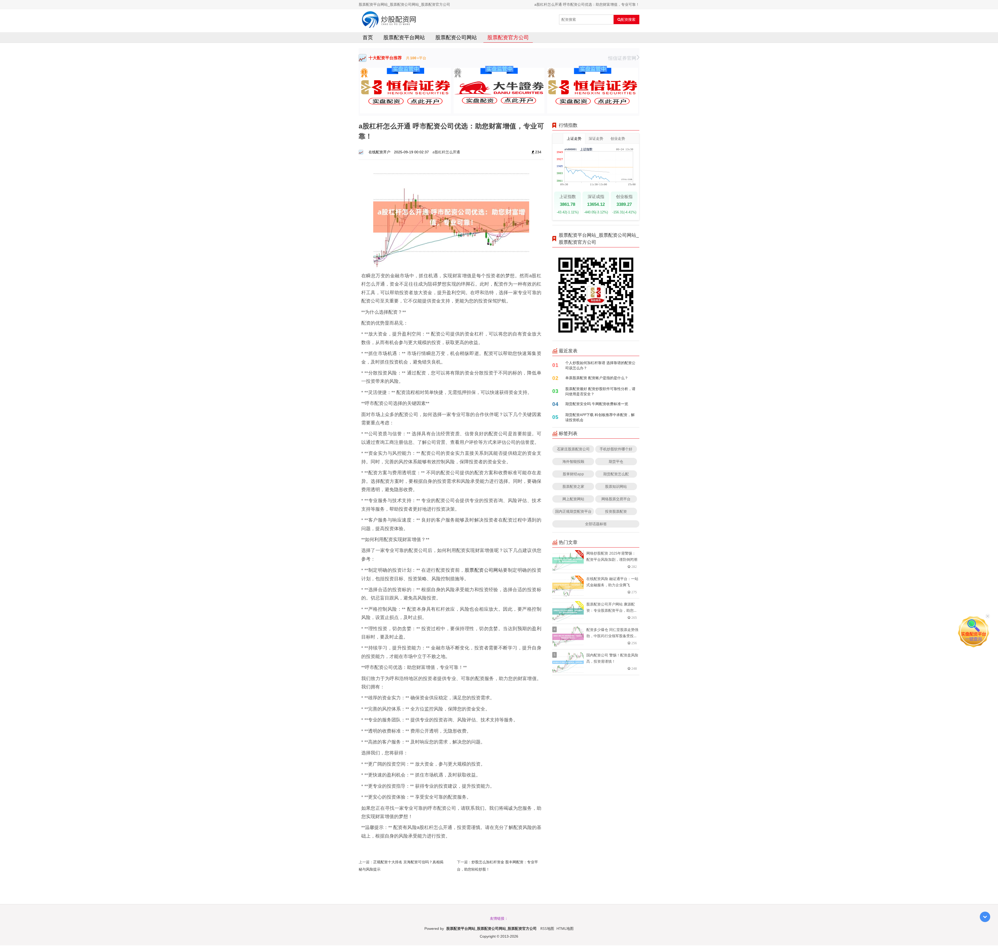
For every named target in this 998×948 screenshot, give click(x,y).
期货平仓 (616, 461)
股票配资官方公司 (508, 37)
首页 (368, 37)
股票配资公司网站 (456, 37)
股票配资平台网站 (404, 37)
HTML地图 (565, 928)
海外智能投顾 (573, 461)
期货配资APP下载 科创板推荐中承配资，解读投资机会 (600, 417)
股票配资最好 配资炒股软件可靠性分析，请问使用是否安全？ (600, 391)
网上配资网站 (573, 498)
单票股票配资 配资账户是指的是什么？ (596, 377)
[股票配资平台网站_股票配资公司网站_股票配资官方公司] (389, 19)
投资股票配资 (616, 511)
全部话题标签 (596, 523)
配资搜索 (628, 19)
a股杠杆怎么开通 (446, 151)
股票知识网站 (616, 486)
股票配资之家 (573, 486)
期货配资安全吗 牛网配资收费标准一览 (596, 403)
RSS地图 (547, 928)
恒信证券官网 (622, 58)
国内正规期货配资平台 (573, 511)
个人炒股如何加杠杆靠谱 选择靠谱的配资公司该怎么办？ (600, 365)
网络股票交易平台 (616, 498)
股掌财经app (573, 473)
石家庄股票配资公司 (573, 448)
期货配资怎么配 (616, 473)
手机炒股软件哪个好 (616, 448)
